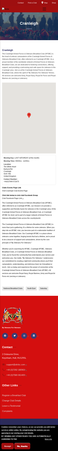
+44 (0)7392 (15, 370)
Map (46, 3)
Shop (54, 3)
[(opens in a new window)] (6, 336)
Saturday (43, 288)
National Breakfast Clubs (13, 288)
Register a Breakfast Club (14, 395)
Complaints (7, 411)
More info (48, 439)
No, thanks (22, 446)
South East (31, 288)
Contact (21, 3)
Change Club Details (11, 400)
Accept (7, 446)
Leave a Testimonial (11, 406)
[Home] (5, 9)
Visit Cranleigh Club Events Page (15, 191)
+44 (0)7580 (15, 375)
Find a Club (32, 3)
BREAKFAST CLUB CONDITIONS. (30, 439)
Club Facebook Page (12, 198)
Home (29, 28)
